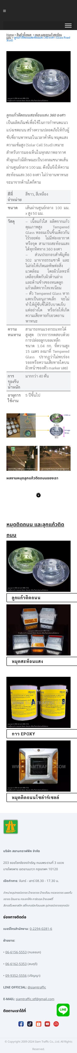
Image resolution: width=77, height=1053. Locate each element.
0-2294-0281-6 (41, 928)
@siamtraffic (37, 987)
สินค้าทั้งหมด (24, 34)
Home (10, 34)
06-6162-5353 (16, 964)
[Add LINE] (63, 1012)
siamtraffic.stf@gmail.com (35, 999)
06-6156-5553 (16, 952)
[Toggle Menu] (68, 25)
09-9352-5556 (16, 975)
